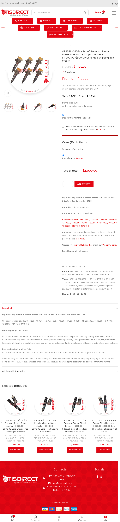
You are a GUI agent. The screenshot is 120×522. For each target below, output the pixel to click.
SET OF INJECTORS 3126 (98, 274)
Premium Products (77, 274)
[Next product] (71, 45)
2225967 (112, 282)
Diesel (81, 285)
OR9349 (108, 288)
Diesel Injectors (106, 285)
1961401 (94, 282)
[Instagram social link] (117, 3)
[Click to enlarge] (7, 93)
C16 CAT (9, 438)
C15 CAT (98, 438)
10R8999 (72, 279)
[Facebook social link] (113, 3)
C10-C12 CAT (39, 438)
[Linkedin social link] (81, 294)
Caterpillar (72, 285)
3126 (64, 285)
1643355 (110, 279)
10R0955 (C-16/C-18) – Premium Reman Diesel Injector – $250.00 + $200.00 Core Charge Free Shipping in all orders (15, 426)
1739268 (85, 282)
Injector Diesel (87, 288)
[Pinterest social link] (78, 294)
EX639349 (67, 288)
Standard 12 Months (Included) (76, 117)
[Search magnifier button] (85, 12)
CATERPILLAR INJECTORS (96, 271)
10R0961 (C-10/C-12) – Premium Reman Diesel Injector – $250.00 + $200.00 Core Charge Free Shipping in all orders (74, 426)
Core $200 (19, 438)
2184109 (103, 282)
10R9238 (82, 279)
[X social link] (74, 294)
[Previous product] (64, 45)
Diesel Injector (91, 285)
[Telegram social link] (85, 294)
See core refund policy (72, 149)
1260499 (92, 279)
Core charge (73, 158)
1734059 (66, 282)
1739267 (76, 282)
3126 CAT (79, 271)
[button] (5, 71)
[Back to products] (67, 45)
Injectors (99, 288)
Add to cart (84, 184)
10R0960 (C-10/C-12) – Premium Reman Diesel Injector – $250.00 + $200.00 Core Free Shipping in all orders (45, 426)
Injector (76, 288)
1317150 (101, 279)
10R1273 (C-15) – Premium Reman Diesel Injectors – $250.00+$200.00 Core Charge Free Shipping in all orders (104, 426)
